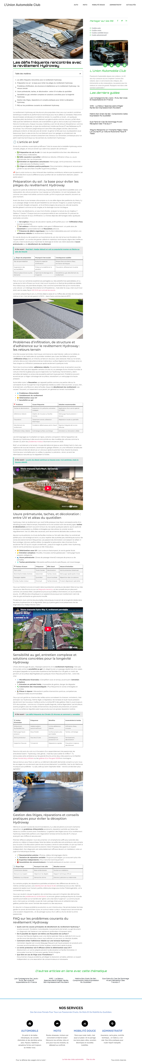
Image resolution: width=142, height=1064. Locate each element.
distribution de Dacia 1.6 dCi (45, 886)
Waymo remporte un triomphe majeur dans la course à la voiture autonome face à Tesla (109, 131)
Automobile (29, 1030)
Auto (76, 5)
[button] (80, 73)
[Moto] (57, 1023)
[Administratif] (112, 1023)
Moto (85, 5)
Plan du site (90, 1059)
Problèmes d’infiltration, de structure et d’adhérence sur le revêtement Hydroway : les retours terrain (48, 87)
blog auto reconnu (45, 589)
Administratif (115, 5)
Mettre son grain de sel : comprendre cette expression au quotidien (109, 115)
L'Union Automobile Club (22, 5)
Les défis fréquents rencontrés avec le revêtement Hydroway (39, 80)
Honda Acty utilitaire (26, 758)
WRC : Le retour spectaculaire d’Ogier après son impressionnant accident (106, 107)
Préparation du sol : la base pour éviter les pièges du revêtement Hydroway (45, 83)
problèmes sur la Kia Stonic (35, 896)
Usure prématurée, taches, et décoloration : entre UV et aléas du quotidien (44, 91)
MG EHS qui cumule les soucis (43, 290)
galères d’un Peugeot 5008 (49, 758)
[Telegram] (124, 65)
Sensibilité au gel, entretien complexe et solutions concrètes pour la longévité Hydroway (45, 96)
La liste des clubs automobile (73, 1059)
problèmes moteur (35, 441)
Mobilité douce (98, 5)
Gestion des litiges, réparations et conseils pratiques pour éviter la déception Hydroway (45, 101)
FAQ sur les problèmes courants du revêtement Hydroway (38, 105)
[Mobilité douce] (85, 1023)
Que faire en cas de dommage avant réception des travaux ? (106, 123)
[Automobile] (30, 1023)
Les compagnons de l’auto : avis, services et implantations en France (108, 99)
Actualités (131, 5)
